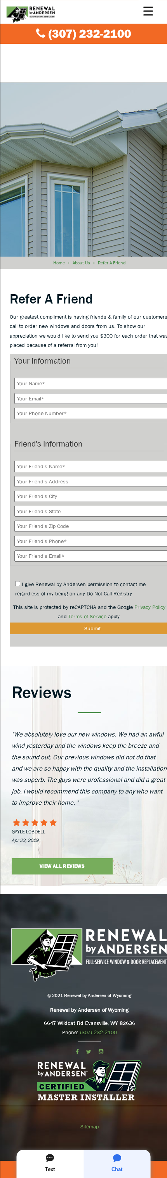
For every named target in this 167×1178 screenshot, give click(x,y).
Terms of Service (87, 616)
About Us (81, 263)
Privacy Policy (149, 607)
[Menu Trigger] (148, 10)
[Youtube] (101, 1052)
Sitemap (89, 1126)
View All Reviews (62, 866)
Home (59, 263)
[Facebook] (77, 1052)
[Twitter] (88, 1052)
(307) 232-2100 (90, 33)
